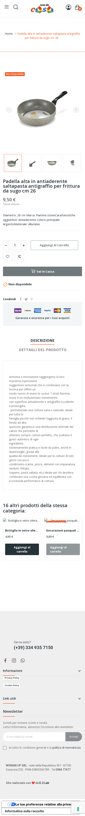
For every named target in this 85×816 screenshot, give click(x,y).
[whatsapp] (22, 660)
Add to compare (19, 256)
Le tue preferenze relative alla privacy (44, 804)
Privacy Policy (12, 677)
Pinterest (31, 299)
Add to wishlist (7, 256)
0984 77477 (63, 769)
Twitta (26, 299)
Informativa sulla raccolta (24, 811)
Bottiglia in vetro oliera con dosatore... (22, 530)
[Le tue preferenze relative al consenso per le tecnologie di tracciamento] (78, 809)
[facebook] (5, 660)
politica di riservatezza (66, 747)
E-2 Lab (44, 782)
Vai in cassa (45, 271)
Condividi (20, 299)
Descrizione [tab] (42, 340)
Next (76, 110)
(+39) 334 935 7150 (33, 647)
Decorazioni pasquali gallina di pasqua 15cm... (63, 530)
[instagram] (14, 660)
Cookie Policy (12, 685)
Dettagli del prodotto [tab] (42, 349)
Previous (9, 110)
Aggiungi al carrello (54, 245)
